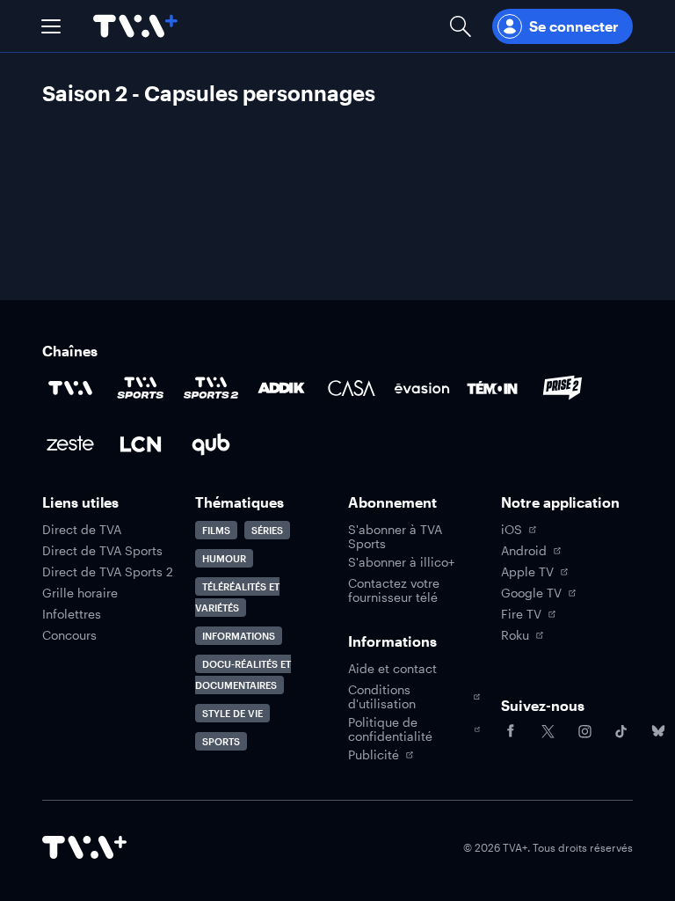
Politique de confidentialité (390, 729)
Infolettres (71, 614)
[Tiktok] (621, 731)
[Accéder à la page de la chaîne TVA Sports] (140, 388)
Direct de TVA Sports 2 (107, 572)
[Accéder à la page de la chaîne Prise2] (562, 388)
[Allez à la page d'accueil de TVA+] (135, 26)
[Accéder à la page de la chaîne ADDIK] (281, 388)
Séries (267, 530)
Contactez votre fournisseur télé (393, 590)
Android (524, 551)
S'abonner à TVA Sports (395, 537)
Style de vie (232, 713)
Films (216, 530)
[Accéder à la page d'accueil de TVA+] (84, 847)
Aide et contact (392, 669)
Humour (224, 558)
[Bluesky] (658, 731)
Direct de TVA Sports (102, 551)
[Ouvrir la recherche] (460, 26)
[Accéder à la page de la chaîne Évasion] (422, 388)
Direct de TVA (81, 530)
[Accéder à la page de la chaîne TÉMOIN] (492, 388)
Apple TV (527, 572)
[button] (51, 26)
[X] (547, 731)
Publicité (373, 755)
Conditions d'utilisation (382, 697)
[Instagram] (584, 731)
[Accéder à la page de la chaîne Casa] (351, 388)
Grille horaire (80, 593)
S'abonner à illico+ (401, 562)
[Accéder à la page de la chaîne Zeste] (70, 444)
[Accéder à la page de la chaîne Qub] (211, 444)
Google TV (531, 593)
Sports (221, 741)
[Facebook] (510, 731)
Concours (69, 635)
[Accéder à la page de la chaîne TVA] (70, 388)
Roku (515, 635)
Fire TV (521, 614)
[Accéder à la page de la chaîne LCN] (140, 444)
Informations (238, 635)
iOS (511, 530)
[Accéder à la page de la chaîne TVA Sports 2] (211, 388)
